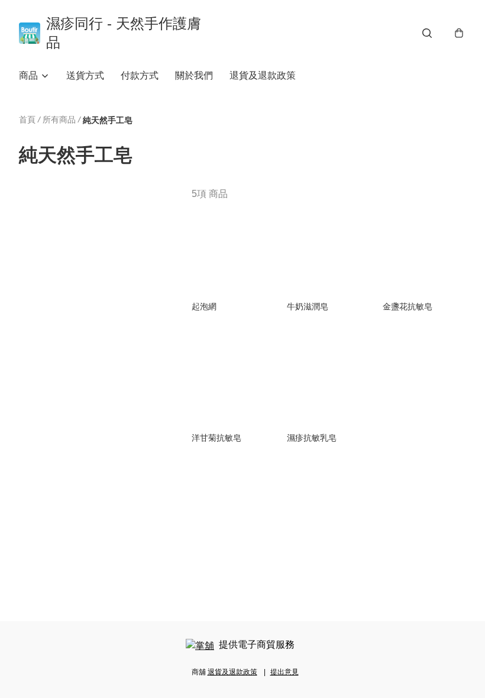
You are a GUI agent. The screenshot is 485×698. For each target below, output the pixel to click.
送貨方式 (85, 75)
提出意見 (284, 672)
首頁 (27, 119)
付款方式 (140, 75)
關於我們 (194, 75)
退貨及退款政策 (262, 75)
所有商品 (59, 119)
